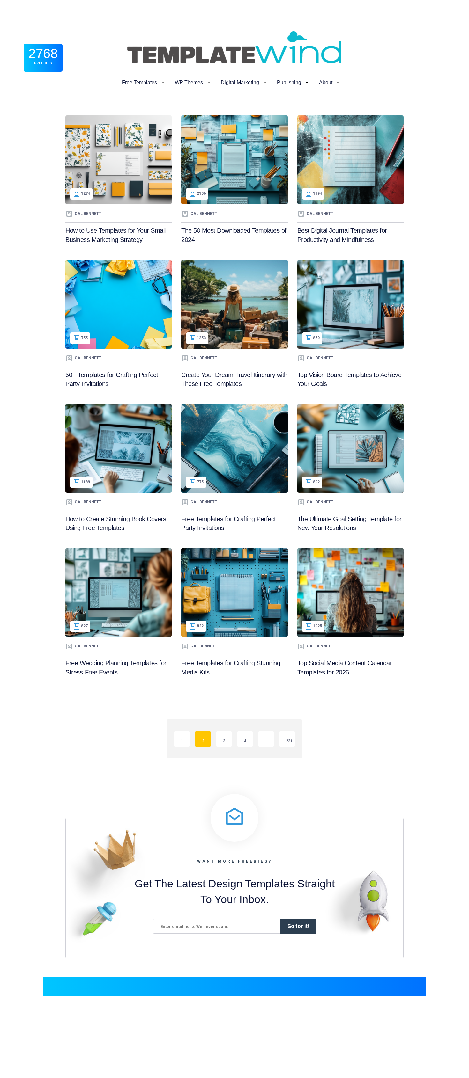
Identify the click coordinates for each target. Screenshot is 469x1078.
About (325, 82)
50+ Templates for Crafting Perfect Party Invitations (111, 379)
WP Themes (189, 82)
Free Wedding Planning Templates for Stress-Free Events (116, 667)
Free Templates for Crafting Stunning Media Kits (230, 667)
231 (289, 741)
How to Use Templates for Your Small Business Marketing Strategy (115, 235)
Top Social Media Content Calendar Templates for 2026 (344, 667)
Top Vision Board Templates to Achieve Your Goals (349, 379)
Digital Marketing (240, 82)
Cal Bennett (88, 213)
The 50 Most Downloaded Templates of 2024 (234, 235)
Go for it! (298, 926)
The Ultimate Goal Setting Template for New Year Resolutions (349, 523)
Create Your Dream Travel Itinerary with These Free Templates (234, 379)
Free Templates (139, 82)
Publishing (289, 82)
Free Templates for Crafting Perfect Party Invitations (228, 523)
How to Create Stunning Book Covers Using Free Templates (115, 523)
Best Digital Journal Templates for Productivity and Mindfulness (342, 235)
